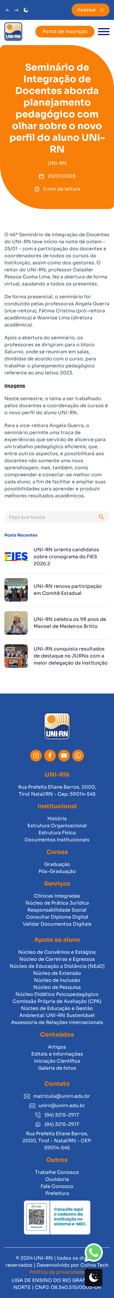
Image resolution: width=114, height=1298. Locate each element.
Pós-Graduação (57, 871)
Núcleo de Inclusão (57, 980)
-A (6, 10)
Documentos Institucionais (57, 840)
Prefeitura (57, 1193)
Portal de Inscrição (64, 31)
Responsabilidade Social (57, 910)
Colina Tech (94, 1265)
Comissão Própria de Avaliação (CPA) (57, 1001)
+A (16, 10)
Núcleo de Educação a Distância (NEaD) (57, 966)
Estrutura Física (57, 833)
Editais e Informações (57, 1054)
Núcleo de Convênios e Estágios (57, 952)
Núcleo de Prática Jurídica (57, 903)
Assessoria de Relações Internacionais (57, 1022)
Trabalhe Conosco (57, 1172)
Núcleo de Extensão (57, 973)
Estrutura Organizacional (57, 826)
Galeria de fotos (57, 1068)
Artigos (57, 1047)
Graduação (57, 864)
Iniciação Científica (57, 1061)
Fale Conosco (57, 1186)
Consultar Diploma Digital (57, 917)
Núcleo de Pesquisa (57, 987)
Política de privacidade (57, 1272)
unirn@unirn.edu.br (62, 1105)
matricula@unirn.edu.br (61, 1096)
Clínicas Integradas (57, 896)
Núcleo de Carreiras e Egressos (57, 959)
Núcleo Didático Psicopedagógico (57, 994)
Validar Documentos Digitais (57, 924)
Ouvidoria (57, 1179)
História (57, 819)
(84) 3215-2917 (61, 1115)
